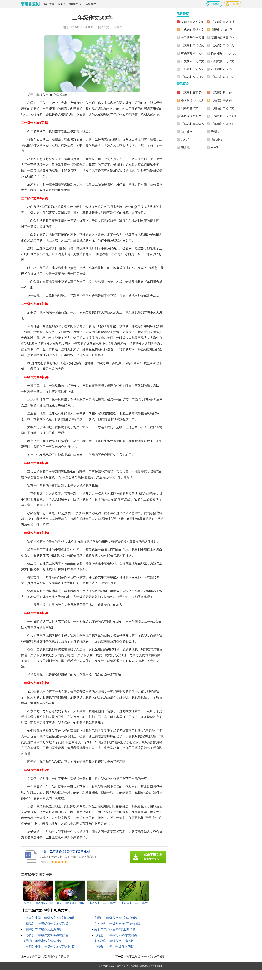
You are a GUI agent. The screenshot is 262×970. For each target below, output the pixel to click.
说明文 (215, 131)
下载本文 (117, 27)
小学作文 (73, 4)
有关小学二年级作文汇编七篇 (114, 941)
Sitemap (158, 965)
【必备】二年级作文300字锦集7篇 (46, 935)
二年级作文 (89, 4)
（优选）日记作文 (192, 29)
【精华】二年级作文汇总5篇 (42, 929)
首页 (60, 4)
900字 (215, 147)
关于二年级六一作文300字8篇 (145, 956)
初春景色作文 (189, 108)
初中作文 (187, 131)
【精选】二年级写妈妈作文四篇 (115, 935)
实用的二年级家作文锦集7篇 (42, 941)
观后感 (185, 147)
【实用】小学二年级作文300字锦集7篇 (49, 946)
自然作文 (217, 139)
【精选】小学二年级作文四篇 (114, 946)
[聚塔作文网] (30, 4)
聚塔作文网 (122, 965)
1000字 (185, 139)
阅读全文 (103, 27)
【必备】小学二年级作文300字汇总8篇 (49, 918)
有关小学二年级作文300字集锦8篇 (117, 923)
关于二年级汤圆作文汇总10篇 (50, 956)
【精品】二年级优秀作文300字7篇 (46, 923)
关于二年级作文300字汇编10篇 (114, 929)
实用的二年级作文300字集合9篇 (115, 918)
